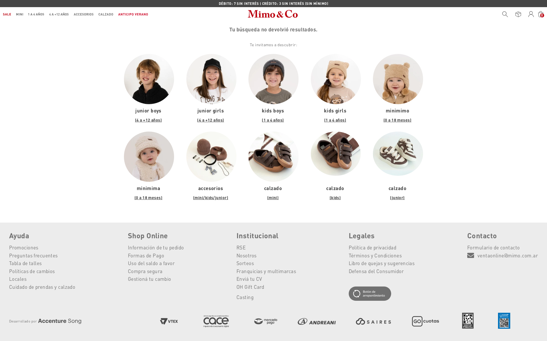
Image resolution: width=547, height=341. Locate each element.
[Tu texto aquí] (382, 294)
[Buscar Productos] (505, 14)
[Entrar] (531, 14)
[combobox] (503, 14)
